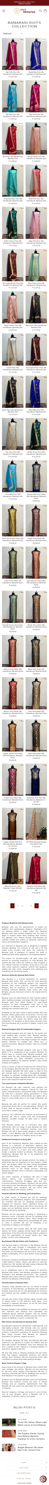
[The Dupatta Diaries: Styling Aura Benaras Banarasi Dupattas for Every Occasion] (9, 1433)
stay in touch (24, 1478)
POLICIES (24, 1468)
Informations (24, 1473)
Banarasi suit (36, 1394)
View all (24, 1413)
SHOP (23, 1462)
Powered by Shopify (24, 1483)
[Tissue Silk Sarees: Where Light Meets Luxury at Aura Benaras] (9, 1422)
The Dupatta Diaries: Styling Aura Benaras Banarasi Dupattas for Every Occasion (31, 1436)
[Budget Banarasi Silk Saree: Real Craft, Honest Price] (9, 1447)
